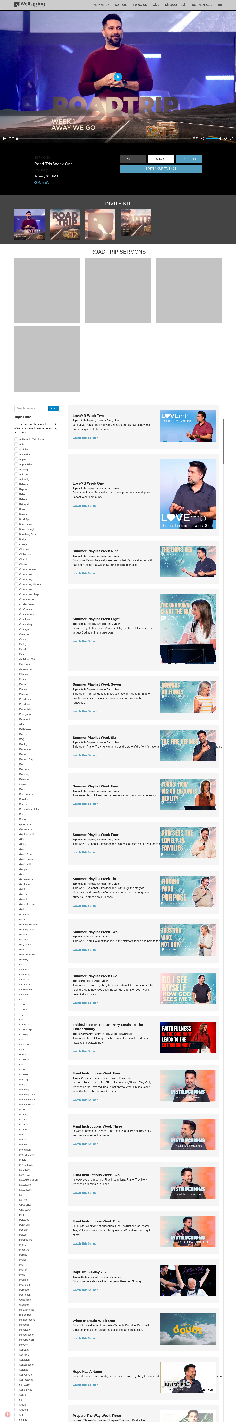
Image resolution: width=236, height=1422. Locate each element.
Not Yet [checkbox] (23, 1199)
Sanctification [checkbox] (26, 1364)
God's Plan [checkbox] (25, 854)
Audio (134, 158)
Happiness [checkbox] (25, 914)
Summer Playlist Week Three (96, 879)
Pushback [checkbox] (25, 1294)
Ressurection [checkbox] (26, 1334)
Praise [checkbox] (22, 1259)
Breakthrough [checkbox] (26, 529)
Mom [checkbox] (22, 1134)
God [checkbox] (21, 849)
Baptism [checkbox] (24, 489)
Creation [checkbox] (24, 634)
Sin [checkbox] (21, 1414)
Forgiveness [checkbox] (26, 794)
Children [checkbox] (24, 549)
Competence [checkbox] (26, 599)
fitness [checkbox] (23, 784)
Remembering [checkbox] (27, 1319)
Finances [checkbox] (24, 779)
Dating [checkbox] (22, 644)
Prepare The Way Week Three (97, 1416)
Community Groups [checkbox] (30, 584)
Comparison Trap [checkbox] (29, 594)
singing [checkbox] (23, 1419)
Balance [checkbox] (23, 484)
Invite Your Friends (160, 168)
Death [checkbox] (22, 654)
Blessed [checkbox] (23, 514)
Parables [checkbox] (24, 1219)
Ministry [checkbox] (23, 1114)
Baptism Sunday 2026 (90, 1272)
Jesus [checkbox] (22, 1004)
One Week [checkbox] (25, 1209)
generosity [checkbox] (25, 824)
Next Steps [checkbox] (25, 1189)
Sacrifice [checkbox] (24, 1354)
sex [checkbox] (21, 1399)
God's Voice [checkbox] (26, 859)
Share (161, 158)
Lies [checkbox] (21, 1039)
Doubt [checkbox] (22, 679)
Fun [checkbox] (21, 814)
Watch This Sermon (85, 437)
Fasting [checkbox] (23, 744)
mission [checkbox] (23, 1129)
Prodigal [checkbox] (23, 1279)
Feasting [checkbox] (24, 774)
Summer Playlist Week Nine (95, 551)
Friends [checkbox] (23, 804)
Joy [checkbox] (21, 1014)
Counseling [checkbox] (25, 624)
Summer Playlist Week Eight (96, 619)
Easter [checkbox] (23, 684)
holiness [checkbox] (24, 939)
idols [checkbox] (21, 964)
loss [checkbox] (21, 1064)
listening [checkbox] (23, 1054)
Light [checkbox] (22, 1049)
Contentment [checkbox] (26, 614)
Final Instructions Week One (96, 1221)
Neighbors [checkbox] (25, 1169)
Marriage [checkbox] (24, 1079)
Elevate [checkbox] (23, 694)
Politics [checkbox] (23, 1254)
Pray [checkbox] (22, 1264)
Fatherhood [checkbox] (25, 749)
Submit (53, 408)
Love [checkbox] (22, 1069)
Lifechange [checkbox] (25, 1044)
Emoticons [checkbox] (25, 699)
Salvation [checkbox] (24, 1359)
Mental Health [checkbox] (27, 1099)
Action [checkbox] (22, 444)
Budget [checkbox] (23, 539)
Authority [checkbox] (24, 479)
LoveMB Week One (88, 483)
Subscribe (189, 158)
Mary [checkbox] (22, 1084)
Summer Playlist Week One (95, 976)
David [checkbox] (22, 649)
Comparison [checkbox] (26, 589)
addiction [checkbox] (24, 449)
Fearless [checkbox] (24, 769)
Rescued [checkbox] (24, 1324)
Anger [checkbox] (22, 459)
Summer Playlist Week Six (94, 737)
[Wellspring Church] (29, 5)
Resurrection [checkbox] (26, 1339)
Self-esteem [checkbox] (26, 1379)
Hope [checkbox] (22, 949)
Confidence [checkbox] (25, 609)
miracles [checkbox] (24, 1124)
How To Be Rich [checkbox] (28, 954)
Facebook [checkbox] (24, 719)
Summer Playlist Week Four (96, 835)
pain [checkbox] (21, 1214)
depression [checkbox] (25, 669)
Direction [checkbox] (24, 674)
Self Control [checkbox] (25, 1374)
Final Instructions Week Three (97, 1126)
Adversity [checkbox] (24, 454)
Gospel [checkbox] (23, 869)
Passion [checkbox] (23, 1229)
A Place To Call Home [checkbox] (31, 439)
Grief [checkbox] (22, 889)
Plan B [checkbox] (23, 1244)
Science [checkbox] (23, 1369)
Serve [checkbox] (22, 1394)
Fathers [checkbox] (23, 754)
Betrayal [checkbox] (24, 504)
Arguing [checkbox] (23, 469)
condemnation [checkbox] (27, 604)
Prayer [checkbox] (23, 1269)
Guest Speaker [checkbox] (27, 904)
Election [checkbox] (23, 689)
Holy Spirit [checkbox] (25, 944)
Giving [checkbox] (22, 844)
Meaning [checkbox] (24, 1089)
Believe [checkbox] (23, 499)
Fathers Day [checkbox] (26, 759)
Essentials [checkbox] (25, 709)
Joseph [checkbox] (23, 1009)
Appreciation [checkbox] (26, 464)
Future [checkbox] (22, 819)
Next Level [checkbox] (25, 1184)
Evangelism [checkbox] (25, 714)
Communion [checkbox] (26, 574)
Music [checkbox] (22, 1159)
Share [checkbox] (22, 1404)
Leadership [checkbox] (25, 1029)
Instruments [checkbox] (26, 989)
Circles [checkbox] (23, 564)
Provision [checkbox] (24, 1284)
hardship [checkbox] (24, 919)
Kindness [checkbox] (24, 1024)
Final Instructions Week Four (96, 1073)
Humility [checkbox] (23, 959)
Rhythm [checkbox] (23, 1344)
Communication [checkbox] (28, 569)
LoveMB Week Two (88, 416)
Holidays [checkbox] (24, 934)
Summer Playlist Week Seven (97, 684)
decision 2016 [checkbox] (27, 659)
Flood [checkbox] (22, 789)
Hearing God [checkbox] (26, 929)
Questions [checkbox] (25, 1299)
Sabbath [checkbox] (24, 1349)
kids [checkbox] (21, 1019)
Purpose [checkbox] (24, 1289)
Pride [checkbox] (22, 1274)
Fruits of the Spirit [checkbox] (29, 809)
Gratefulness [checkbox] (26, 879)
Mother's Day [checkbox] (26, 1154)
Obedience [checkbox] (25, 1204)
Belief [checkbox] (22, 494)
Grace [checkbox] (22, 874)
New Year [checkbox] (24, 1174)
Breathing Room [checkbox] (28, 534)
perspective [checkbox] (25, 1239)
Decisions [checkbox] (24, 664)
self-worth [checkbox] (24, 1384)
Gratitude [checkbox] (24, 884)
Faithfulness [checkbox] (26, 729)
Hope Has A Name (87, 1372)
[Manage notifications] (7, 1414)
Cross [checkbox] (22, 639)
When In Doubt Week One (94, 1321)
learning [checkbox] (23, 1034)
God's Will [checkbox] (25, 864)
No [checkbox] (20, 1194)
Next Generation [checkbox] (28, 1179)
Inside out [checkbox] (24, 979)
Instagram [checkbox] (25, 984)
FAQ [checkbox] (21, 739)
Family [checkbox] (23, 734)
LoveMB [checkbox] (24, 1074)
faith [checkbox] (21, 724)
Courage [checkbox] (24, 629)
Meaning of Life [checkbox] (27, 1094)
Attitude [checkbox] (23, 474)
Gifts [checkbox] (22, 839)
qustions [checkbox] (24, 1304)
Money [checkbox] (23, 1144)
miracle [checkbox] (23, 1119)
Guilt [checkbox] (21, 909)
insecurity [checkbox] (24, 974)
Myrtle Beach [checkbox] (26, 1164)
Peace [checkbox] (22, 1234)
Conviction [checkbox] (25, 619)
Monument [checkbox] (25, 1149)
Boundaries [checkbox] (25, 524)
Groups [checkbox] (23, 894)
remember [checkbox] (25, 1314)
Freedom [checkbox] (24, 799)
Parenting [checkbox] (24, 1224)
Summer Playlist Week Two (95, 932)
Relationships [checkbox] (26, 1309)
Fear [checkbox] (21, 764)
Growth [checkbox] (23, 899)
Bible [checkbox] (22, 509)
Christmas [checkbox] (25, 554)
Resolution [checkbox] (25, 1329)
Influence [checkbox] (24, 969)
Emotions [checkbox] (24, 704)
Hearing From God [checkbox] (29, 924)
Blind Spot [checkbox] (25, 519)
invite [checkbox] (22, 999)
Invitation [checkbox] (24, 994)
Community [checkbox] (25, 579)
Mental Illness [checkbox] (27, 1104)
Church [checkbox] (23, 559)
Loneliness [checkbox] (25, 1059)
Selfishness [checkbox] (25, 1389)
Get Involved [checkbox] (26, 834)
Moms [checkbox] (22, 1139)
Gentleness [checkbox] (25, 829)
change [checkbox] (23, 544)
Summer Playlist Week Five (95, 786)
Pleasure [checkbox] (24, 1249)
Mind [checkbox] (22, 1109)
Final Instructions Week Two (96, 1175)
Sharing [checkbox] (23, 1409)
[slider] (104, 138)
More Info (43, 182)
